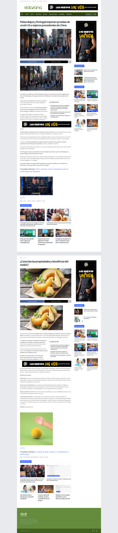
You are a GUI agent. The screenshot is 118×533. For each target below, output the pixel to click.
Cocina (58, 491)
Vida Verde (61, 14)
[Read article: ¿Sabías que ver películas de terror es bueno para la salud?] (78, 312)
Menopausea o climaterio (62, 235)
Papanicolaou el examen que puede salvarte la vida (90, 70)
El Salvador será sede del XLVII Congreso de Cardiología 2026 (27, 240)
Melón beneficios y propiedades (30, 457)
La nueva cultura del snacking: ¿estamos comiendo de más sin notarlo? (92, 129)
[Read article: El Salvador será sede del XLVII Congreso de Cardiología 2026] (28, 233)
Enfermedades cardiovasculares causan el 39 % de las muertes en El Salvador (79, 100)
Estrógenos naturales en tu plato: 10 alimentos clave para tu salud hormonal (63, 240)
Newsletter (34, 1)
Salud (32, 14)
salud (43, 201)
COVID (28, 201)
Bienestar (69, 14)
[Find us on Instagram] (96, 531)
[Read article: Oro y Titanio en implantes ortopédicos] (78, 319)
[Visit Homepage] (31, 7)
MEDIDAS (39, 201)
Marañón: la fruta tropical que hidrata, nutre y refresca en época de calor (63, 496)
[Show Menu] (22, 14)
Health (77, 125)
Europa (33, 201)
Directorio (45, 1)
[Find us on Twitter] (94, 531)
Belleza (45, 14)
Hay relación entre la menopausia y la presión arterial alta (78, 129)
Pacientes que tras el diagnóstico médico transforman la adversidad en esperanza (79, 115)
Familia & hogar (53, 14)
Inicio (27, 14)
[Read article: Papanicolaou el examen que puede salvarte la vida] (78, 72)
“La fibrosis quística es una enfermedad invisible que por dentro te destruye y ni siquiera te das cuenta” (90, 80)
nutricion (42, 457)
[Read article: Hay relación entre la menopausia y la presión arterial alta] (79, 123)
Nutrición (38, 14)
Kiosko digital (39, 1)
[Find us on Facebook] (92, 531)
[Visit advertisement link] (73, 7)
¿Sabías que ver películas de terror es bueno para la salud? (91, 310)
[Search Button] (95, 14)
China (24, 201)
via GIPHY (22, 198)
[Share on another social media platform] (69, 62)
